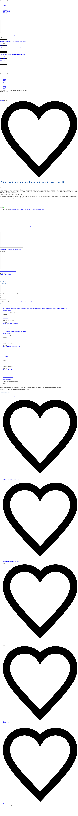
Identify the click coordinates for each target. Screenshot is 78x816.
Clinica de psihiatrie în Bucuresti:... (7, 379)
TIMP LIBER (5, 12)
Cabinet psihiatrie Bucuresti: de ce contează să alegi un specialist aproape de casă (15, 60)
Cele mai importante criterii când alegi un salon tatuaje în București (12, 47)
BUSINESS (5, 13)
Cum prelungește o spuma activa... (7, 310)
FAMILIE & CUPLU (6, 10)
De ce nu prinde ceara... (6, 356)
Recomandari (5, 14)
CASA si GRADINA (6, 11)
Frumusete (5, 6)
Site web (2, 297)
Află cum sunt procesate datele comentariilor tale (30, 301)
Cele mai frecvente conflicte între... (7, 333)
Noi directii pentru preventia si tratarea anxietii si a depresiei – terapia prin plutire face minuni (27, 209)
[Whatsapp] (3, 207)
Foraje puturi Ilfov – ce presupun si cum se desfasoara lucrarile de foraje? (12, 396)
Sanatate (4, 5)
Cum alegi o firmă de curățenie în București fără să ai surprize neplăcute (13, 41)
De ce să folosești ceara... (6, 348)
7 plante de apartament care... (6, 371)
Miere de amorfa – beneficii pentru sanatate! (33, 226)
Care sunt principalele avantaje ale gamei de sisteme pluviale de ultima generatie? (13, 724)
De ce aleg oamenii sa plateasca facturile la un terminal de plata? (11, 479)
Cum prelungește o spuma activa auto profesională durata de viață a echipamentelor (15, 35)
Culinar (4, 9)
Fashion (4, 7)
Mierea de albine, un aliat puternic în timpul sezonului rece (8, 271)
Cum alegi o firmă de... (5, 318)
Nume (1, 293)
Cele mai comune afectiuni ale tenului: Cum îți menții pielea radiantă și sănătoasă (10, 249)
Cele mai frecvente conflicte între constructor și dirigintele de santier (13, 54)
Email (1, 295)
